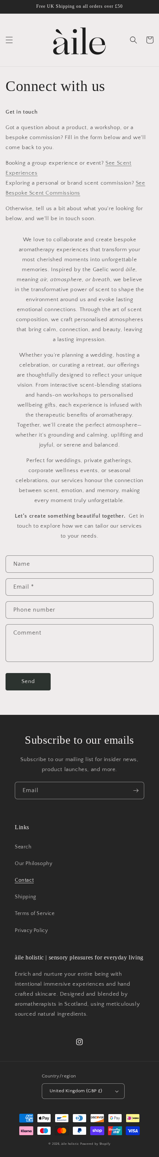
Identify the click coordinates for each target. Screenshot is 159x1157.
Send (28, 681)
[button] (9, 40)
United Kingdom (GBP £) (76, 1090)
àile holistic (70, 1144)
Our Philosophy (33, 864)
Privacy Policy (31, 931)
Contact (24, 880)
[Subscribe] (136, 790)
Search (23, 847)
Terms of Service (35, 913)
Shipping (25, 897)
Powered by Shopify (95, 1144)
